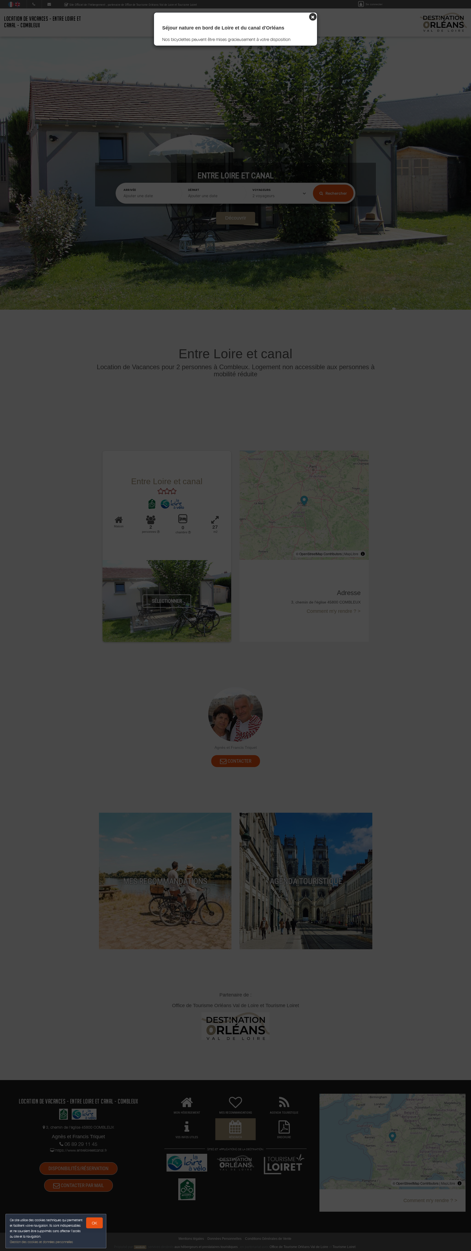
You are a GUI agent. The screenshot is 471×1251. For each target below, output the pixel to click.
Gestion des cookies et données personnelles (41, 1242)
